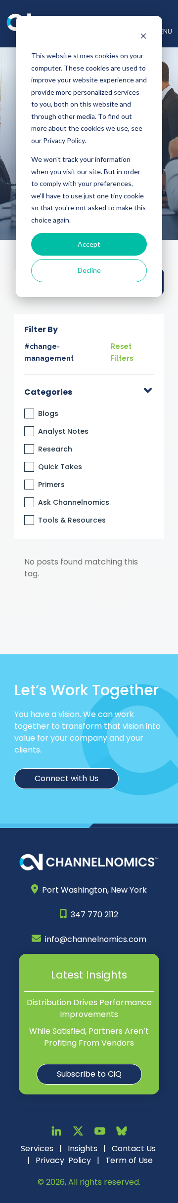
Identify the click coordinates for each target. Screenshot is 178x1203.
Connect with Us (66, 778)
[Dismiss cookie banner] (143, 37)
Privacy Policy (63, 1160)
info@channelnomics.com (95, 939)
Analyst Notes (63, 431)
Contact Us (134, 1148)
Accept (89, 244)
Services (37, 1148)
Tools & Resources (72, 520)
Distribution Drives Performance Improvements (89, 1008)
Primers (51, 484)
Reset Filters (121, 352)
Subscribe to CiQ (89, 1074)
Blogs (48, 413)
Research (55, 449)
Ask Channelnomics (73, 502)
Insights (82, 1148)
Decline (89, 270)
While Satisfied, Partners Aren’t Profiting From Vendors (89, 1037)
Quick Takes (60, 467)
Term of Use (129, 1160)
